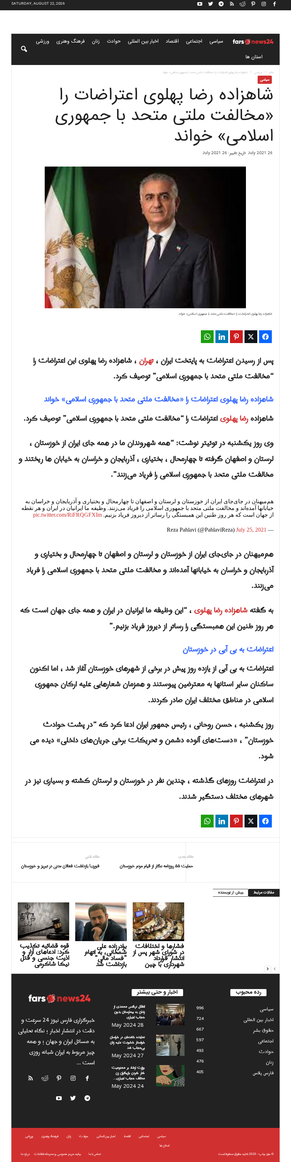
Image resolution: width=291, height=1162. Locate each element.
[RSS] (231, 5)
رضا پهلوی (235, 419)
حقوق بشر (263, 1030)
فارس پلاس (263, 1073)
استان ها (254, 57)
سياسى (216, 41)
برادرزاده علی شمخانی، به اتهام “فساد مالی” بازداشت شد (105, 955)
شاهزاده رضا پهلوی (221, 610)
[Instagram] (263, 5)
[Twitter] (210, 5)
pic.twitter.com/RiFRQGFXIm (67, 515)
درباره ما (25, 1154)
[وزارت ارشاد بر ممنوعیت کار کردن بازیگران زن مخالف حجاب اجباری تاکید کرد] (170, 1075)
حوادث (114, 41)
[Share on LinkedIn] (221, 336)
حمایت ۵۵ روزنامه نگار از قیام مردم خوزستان (156, 866)
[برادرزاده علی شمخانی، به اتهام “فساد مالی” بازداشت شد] (101, 921)
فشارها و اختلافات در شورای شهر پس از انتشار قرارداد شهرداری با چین (158, 955)
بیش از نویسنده (230, 893)
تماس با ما (95, 1154)
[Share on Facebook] (265, 336)
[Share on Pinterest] (236, 336)
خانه (271, 72)
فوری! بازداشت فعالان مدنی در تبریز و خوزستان (60, 866)
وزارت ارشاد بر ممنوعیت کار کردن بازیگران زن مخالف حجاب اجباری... (128, 1073)
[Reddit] (242, 5)
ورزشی (42, 41)
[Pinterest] (253, 5)
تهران (147, 361)
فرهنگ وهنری (70, 41)
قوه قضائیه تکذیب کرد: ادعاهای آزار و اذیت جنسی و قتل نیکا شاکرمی (44, 955)
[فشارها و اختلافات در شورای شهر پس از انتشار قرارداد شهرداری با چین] (158, 921)
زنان (96, 41)
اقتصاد (172, 41)
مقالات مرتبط (264, 893)
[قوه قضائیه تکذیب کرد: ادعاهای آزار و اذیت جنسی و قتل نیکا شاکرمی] (43, 921)
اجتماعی (194, 41)
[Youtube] (200, 5)
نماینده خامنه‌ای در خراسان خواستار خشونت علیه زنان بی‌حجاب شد (127, 1042)
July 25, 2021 (251, 530)
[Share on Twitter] (251, 336)
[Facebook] (274, 5)
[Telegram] (221, 5)
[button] (19, 49)
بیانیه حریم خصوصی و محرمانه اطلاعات (57, 1154)
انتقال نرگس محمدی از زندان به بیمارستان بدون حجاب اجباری (129, 1012)
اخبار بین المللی (143, 41)
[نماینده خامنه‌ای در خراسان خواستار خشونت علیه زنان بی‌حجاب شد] (170, 1045)
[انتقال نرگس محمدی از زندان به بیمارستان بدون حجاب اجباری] (170, 1014)
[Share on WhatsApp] (207, 336)
